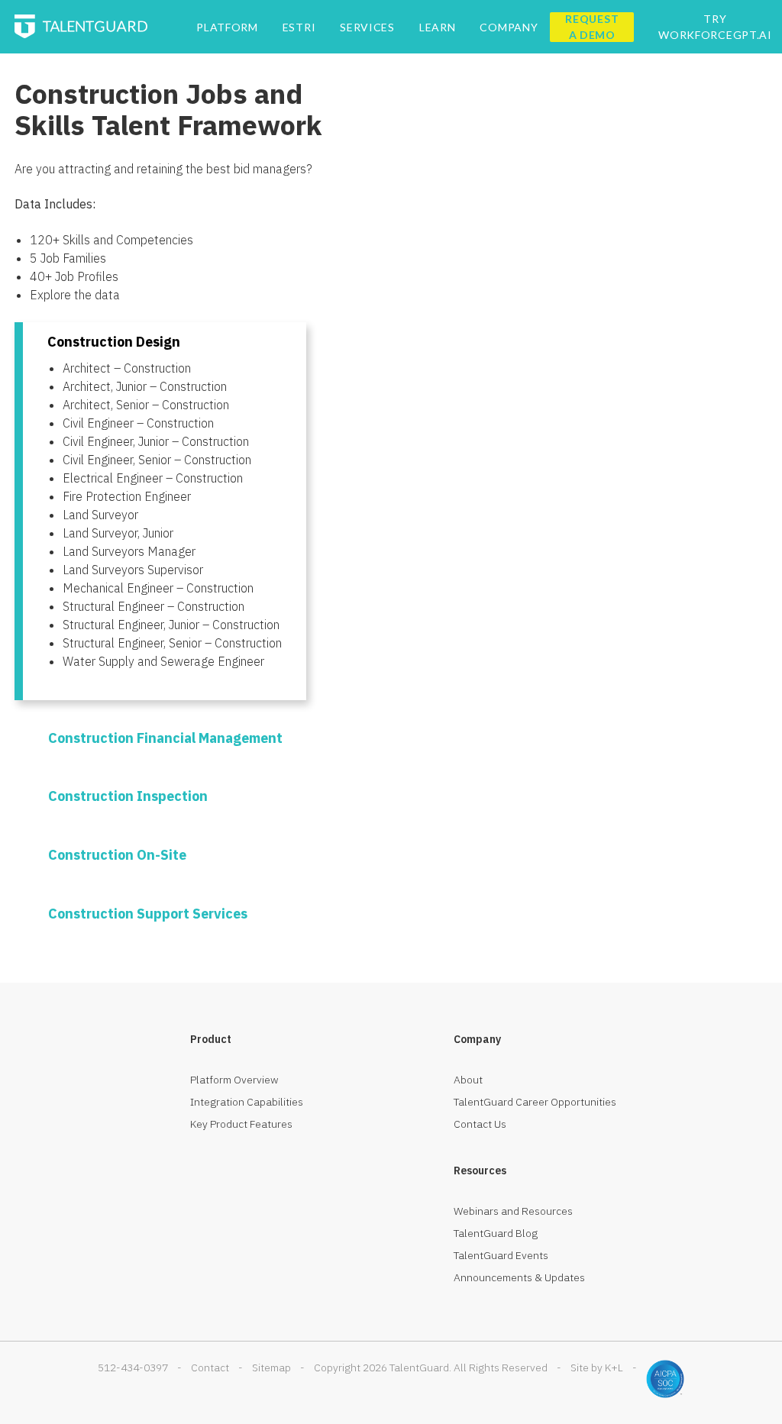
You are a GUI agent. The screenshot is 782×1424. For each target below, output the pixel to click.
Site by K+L (596, 1367)
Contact (210, 1367)
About (468, 1080)
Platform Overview (234, 1080)
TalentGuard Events (501, 1255)
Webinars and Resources (513, 1211)
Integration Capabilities (246, 1102)
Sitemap (271, 1367)
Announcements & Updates (519, 1277)
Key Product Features (241, 1124)
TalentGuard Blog (496, 1233)
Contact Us (480, 1124)
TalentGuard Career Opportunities (535, 1102)
